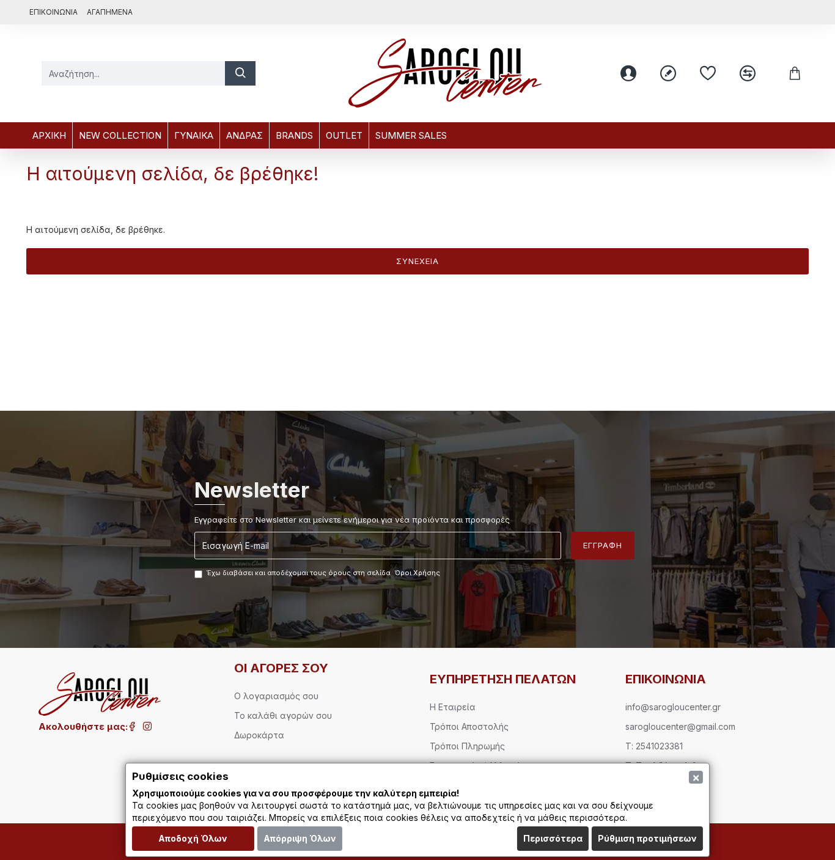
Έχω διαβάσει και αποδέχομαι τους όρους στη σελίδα (323, 572)
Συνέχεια (417, 261)
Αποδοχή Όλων (192, 838)
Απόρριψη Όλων (299, 838)
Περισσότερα (553, 838)
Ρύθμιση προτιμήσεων (647, 838)
